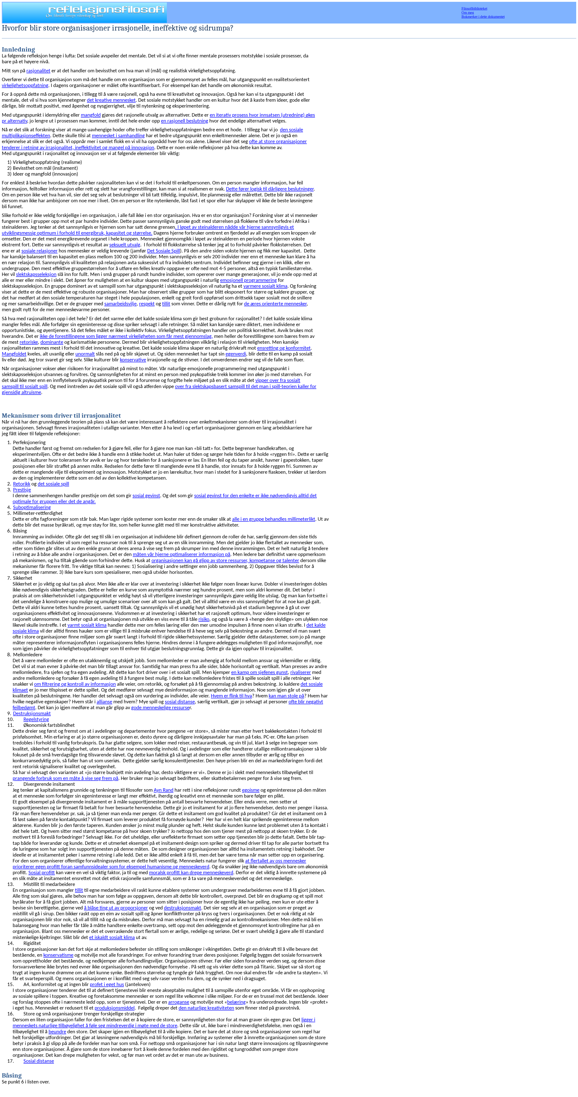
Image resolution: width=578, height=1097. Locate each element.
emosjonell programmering (248, 280)
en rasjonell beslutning (184, 121)
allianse (104, 702)
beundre (57, 1032)
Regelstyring (36, 719)
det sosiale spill (53, 484)
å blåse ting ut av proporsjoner (116, 908)
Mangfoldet (14, 354)
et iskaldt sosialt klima (112, 937)
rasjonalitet (38, 71)
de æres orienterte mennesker (275, 304)
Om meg (467, 12)
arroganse (178, 1002)
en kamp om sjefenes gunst (259, 672)
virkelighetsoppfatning (25, 85)
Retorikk (21, 484)
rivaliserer (300, 672)
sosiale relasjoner (39, 251)
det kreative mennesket (111, 100)
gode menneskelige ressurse (160, 708)
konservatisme (58, 955)
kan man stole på (286, 696)
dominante (51, 342)
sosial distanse (180, 702)
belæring (236, 1002)
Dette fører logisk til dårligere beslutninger (270, 189)
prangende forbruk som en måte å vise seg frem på (65, 778)
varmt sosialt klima (87, 625)
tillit (166, 304)
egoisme (250, 790)
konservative (133, 360)
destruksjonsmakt (182, 908)
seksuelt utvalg (124, 245)
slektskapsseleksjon (36, 274)
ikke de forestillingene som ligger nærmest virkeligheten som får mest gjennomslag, (126, 336)
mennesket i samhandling (118, 136)
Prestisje (22, 490)
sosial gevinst (146, 496)
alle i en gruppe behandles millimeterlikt (273, 519)
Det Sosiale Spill (163, 251)
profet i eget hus (107, 984)
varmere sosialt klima (265, 286)
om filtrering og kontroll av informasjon (75, 684)
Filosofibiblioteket (474, 8)
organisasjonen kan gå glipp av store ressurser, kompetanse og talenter (225, 560)
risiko (203, 619)
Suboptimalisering (32, 507)
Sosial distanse (38, 1061)
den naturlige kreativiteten (206, 1008)
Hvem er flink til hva (231, 696)
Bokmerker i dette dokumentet (483, 17)
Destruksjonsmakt (32, 713)
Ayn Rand (163, 790)
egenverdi (236, 354)
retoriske (29, 342)
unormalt (85, 354)
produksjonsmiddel (115, 1008)
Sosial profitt (41, 873)
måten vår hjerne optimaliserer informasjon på (181, 554)
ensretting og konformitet (284, 348)
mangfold (91, 115)
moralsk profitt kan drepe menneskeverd (191, 873)
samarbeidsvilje (120, 304)
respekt (147, 304)
